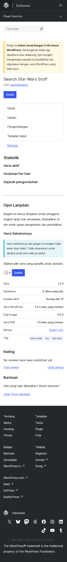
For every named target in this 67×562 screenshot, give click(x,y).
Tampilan (41, 416)
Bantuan (12, 145)
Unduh (10, 94)
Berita (7, 423)
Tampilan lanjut (17, 136)
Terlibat (40, 447)
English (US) (56, 329)
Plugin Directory (13, 16)
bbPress (11, 490)
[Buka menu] (61, 5)
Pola (38, 435)
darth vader (36, 338)
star (47, 338)
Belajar (8, 447)
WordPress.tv (14, 466)
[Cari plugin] (41, 28)
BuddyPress (13, 497)
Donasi (41, 460)
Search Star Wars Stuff (25, 79)
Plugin (39, 429)
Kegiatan (41, 453)
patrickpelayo (19, 85)
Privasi (8, 435)
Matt (9, 484)
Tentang (9, 416)
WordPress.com (16, 477)
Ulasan (11, 117)
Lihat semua (55, 367)
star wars (57, 338)
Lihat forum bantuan (17, 394)
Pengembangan (17, 127)
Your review (11, 367)
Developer (10, 460)
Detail (11, 108)
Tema (39, 423)
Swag (40, 466)
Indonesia (18, 513)
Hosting (9, 429)
